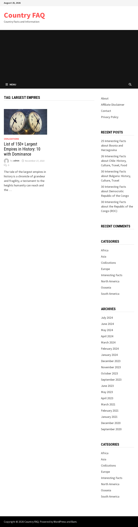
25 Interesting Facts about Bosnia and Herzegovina (113, 145)
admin (16, 160)
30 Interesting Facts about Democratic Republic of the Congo (115, 191)
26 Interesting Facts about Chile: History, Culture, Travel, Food (114, 160)
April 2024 (107, 336)
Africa (104, 250)
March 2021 (108, 404)
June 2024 (107, 324)
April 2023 (107, 398)
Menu (13, 84)
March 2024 (108, 342)
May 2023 (107, 392)
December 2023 (110, 361)
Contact (106, 111)
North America (110, 281)
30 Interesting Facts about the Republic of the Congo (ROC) (117, 206)
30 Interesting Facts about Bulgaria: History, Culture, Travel (116, 175)
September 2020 (111, 429)
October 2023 (109, 373)
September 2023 (111, 379)
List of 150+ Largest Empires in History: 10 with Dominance (22, 149)
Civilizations (11, 138)
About (105, 98)
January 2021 (109, 417)
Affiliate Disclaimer (112, 105)
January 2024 (109, 355)
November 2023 (111, 367)
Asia (103, 256)
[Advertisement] (69, 55)
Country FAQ (24, 15)
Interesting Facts (111, 275)
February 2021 (110, 410)
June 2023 (107, 386)
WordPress (60, 521)
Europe (105, 269)
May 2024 (107, 330)
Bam (74, 521)
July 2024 (107, 318)
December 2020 (110, 423)
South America (110, 294)
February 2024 (110, 348)
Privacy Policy (109, 117)
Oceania (106, 287)
